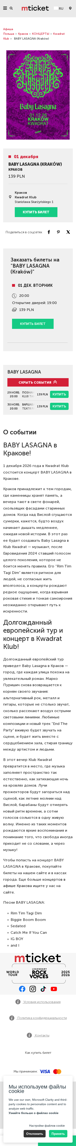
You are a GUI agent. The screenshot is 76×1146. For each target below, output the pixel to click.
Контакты (41, 1035)
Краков (23, 34)
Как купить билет (38, 1053)
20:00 (24, 295)
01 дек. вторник (35, 285)
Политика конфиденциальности (41, 1018)
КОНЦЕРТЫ (40, 34)
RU (60, 9)
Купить (59, 394)
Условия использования (42, 1002)
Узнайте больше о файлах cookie (33, 1113)
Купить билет (36, 212)
